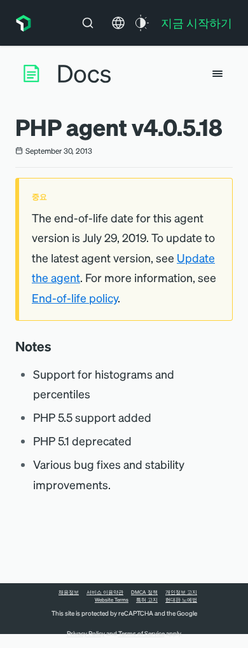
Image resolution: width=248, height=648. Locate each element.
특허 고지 (147, 600)
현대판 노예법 (181, 600)
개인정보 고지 (181, 592)
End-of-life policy (75, 297)
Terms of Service (141, 633)
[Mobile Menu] (217, 73)
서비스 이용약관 (104, 592)
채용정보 (69, 592)
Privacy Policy (86, 633)
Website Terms (111, 600)
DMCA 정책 (144, 592)
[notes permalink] (58, 346)
